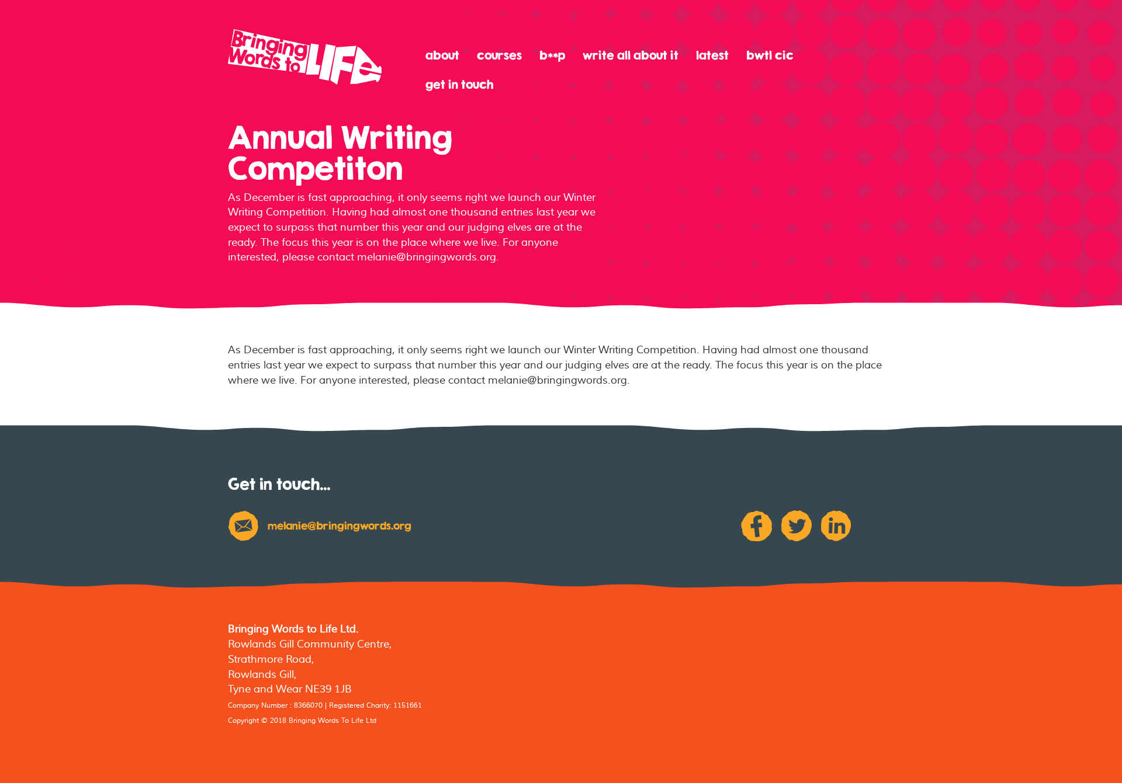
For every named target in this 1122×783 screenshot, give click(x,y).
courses (499, 55)
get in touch (459, 84)
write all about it (630, 55)
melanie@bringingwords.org (339, 526)
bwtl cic (770, 55)
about (442, 55)
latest (712, 55)
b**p (552, 55)
